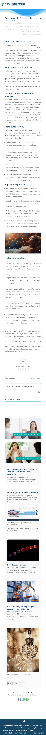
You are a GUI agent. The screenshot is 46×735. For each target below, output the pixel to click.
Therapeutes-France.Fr (11, 725)
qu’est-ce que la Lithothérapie (18, 482)
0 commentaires (25, 29)
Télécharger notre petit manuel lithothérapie (19, 524)
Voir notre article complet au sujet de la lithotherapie (22, 529)
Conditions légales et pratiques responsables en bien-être (21, 607)
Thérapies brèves (11, 29)
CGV (21, 730)
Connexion (36, 378)
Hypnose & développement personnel (23, 26)
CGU (16, 730)
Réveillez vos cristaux (16, 565)
